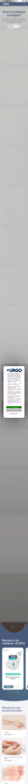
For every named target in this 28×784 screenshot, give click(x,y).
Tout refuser (14, 410)
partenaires (14, 376)
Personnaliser (14, 413)
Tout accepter (14, 407)
